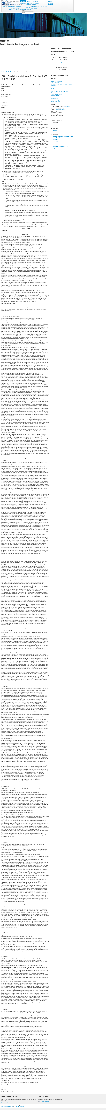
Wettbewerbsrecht (55, 98)
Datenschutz (50, 4)
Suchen (23, 10)
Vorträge (34, 4)
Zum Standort (4, 1103)
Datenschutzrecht (55, 82)
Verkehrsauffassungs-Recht (57, 97)
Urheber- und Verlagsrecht (57, 94)
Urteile (11, 72)
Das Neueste (23, 3)
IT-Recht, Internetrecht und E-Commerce (60, 87)
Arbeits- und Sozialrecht (56, 81)
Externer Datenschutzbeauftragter (40, 6)
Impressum (50, 3)
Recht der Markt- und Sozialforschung (59, 91)
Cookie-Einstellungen (19, 1106)
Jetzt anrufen (67, 106)
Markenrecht (54, 88)
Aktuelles (23, 1)
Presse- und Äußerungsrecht (57, 90)
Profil (27, 6)
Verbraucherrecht (55, 95)
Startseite (3, 72)
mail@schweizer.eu (63, 62)
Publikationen (29, 3)
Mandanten (28, 7)
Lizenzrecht (53, 85)
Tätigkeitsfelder (35, 3)
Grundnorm (28, 4)
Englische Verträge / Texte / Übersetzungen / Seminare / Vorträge (61, 100)
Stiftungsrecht (54, 92)
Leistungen (35, 1)
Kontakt (50, 1)
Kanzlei (28, 1)
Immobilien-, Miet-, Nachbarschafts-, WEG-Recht (62, 84)
